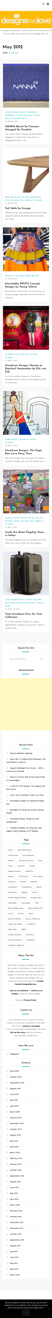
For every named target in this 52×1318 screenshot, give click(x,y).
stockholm (31, 924)
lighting (24, 892)
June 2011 (14, 1257)
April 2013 (14, 1147)
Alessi (8, 518)
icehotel (34, 882)
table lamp (12, 929)
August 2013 (15, 1135)
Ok (26, 1313)
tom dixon (30, 935)
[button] (43, 4)
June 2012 (14, 1187)
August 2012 (15, 1182)
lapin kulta (12, 892)
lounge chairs (36, 898)
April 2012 (14, 1199)
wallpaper (30, 940)
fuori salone (37, 876)
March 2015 (15, 1112)
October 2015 (16, 1077)
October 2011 (15, 1234)
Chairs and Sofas (15, 112)
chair (40, 860)
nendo (30, 913)
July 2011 (14, 1251)
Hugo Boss (11, 439)
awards (11, 860)
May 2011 (14, 1263)
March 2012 (15, 1205)
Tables (38, 200)
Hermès (9, 354)
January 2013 (16, 1164)
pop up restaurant (33, 919)
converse (21, 866)
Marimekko (32, 276)
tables (23, 929)
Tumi (7, 606)
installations (27, 887)
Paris (33, 439)
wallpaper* (15, 1054)
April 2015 (14, 1106)
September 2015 (17, 1083)
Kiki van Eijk (22, 354)
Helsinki (20, 276)
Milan (36, 115)
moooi (10, 913)
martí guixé (25, 903)
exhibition (29, 871)
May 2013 (14, 1141)
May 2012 (14, 1193)
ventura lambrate (15, 940)
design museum (14, 871)
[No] (49, 1309)
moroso (21, 913)
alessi (10, 850)
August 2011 (15, 1246)
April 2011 (14, 1269)
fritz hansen (23, 876)
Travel (40, 603)
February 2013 (16, 1158)
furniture (11, 882)
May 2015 (14, 1100)
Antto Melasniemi (24, 850)
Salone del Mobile (22, 200)
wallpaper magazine (16, 945)
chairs (10, 866)
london (34, 892)
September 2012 (17, 1176)
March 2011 (15, 1275)
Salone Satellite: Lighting (21, 753)
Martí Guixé (20, 518)
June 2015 (14, 1094)
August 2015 (15, 1088)
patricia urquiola (14, 919)
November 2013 (17, 1123)
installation (12, 887)
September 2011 (17, 1240)
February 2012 (16, 1211)
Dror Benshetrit (15, 600)
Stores (9, 357)
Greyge (9, 197)
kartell (39, 887)
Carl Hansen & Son (26, 860)
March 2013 (15, 1153)
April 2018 (14, 1071)
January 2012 (15, 1217)
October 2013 (16, 1129)
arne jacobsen (28, 855)
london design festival (17, 898)
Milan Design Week (16, 118)
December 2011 (16, 1222)
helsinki (23, 882)
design (32, 866)
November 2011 (16, 1228)
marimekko (12, 903)
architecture (13, 855)
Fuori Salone (24, 115)
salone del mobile (15, 924)
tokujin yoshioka (14, 935)
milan (37, 903)
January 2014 (16, 1118)
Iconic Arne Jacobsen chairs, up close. (27, 795)
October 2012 (16, 1170)
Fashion (9, 276)
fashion (11, 876)
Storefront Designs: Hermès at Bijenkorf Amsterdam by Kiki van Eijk (25, 368)
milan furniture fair (35, 908)
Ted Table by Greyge (18, 208)
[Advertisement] (26, 704)
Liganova (23, 439)
